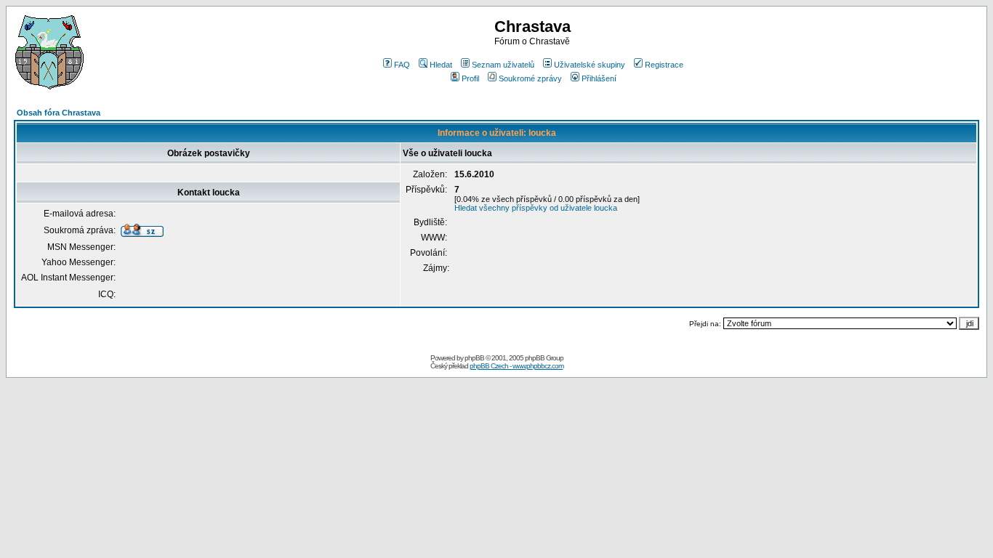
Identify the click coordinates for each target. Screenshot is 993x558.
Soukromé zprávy (530, 78)
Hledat (441, 64)
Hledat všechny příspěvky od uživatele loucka (535, 207)
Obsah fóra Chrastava (58, 112)
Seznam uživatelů (503, 64)
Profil (470, 78)
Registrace (664, 64)
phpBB (474, 358)
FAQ (402, 64)
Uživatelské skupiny (589, 64)
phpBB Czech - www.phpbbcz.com (516, 366)
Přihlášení (599, 78)
